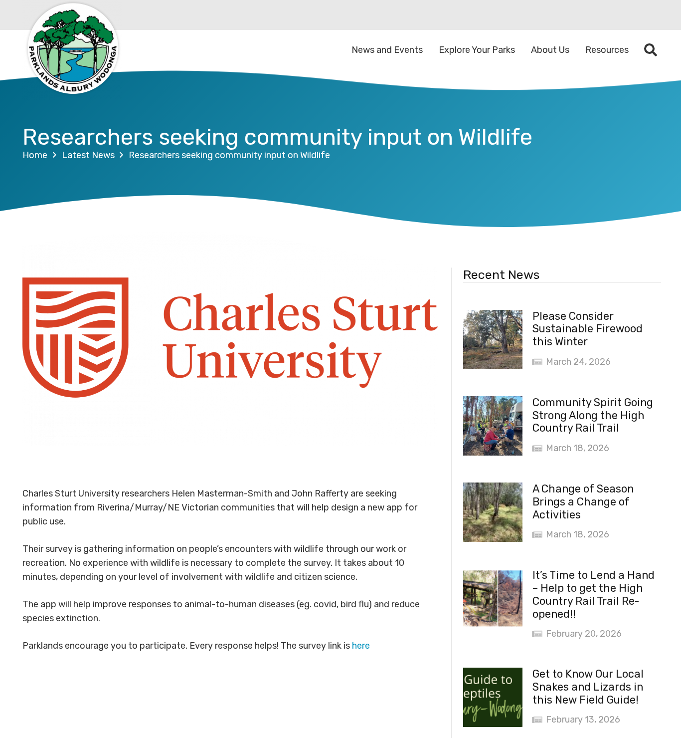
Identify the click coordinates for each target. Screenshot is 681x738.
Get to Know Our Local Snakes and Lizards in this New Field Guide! (588, 687)
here (361, 645)
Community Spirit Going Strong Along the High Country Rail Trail (592, 415)
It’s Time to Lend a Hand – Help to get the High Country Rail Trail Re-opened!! (593, 594)
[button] (651, 49)
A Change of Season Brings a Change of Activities (583, 502)
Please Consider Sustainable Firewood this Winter (587, 329)
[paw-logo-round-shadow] (72, 50)
